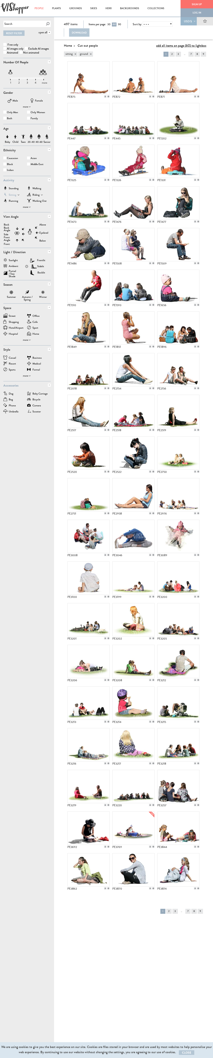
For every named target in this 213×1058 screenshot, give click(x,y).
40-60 (39, 136)
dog (11, 394)
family (34, 118)
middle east (37, 164)
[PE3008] (88, 536)
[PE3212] (178, 661)
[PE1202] (178, 119)
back (6, 224)
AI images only (15, 49)
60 (114, 24)
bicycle (36, 399)
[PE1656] (178, 286)
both (9, 118)
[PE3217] (133, 744)
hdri (108, 8)
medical (36, 364)
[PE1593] (133, 286)
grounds (75, 8)
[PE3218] (178, 744)
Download (79, 33)
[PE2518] (133, 411)
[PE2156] (178, 369)
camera (36, 405)
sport (35, 328)
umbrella (14, 411)
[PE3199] (133, 578)
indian (10, 170)
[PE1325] (88, 161)
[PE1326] (133, 161)
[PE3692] (88, 828)
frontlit (41, 260)
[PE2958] (133, 494)
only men (12, 112)
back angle (7, 229)
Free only (12, 45)
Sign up (197, 4)
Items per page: (97, 24)
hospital (13, 334)
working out (39, 201)
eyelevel (43, 233)
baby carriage (40, 394)
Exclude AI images (38, 49)
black (10, 164)
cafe (35, 322)
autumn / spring (27, 292)
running (13, 201)
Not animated (31, 53)
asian (34, 158)
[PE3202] (133, 619)
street (12, 316)
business (37, 358)
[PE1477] (178, 203)
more (25, 107)
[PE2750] (178, 453)
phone (12, 405)
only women (38, 112)
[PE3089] (178, 536)
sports (12, 370)
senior (46, 136)
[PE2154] (133, 369)
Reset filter (14, 33)
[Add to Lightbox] (108, 96)
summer (11, 292)
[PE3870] (133, 869)
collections (155, 8)
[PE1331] (178, 161)
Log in (197, 13)
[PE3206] (88, 661)
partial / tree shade (12, 272)
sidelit (40, 266)
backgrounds (129, 8)
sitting (12, 195)
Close (186, 1052)
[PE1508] (133, 244)
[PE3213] (88, 703)
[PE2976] (178, 494)
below (42, 240)
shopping (14, 322)
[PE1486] (88, 244)
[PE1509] (178, 244)
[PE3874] (178, 869)
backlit (41, 272)
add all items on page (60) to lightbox (181, 45)
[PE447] (88, 119)
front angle (7, 239)
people (39, 8)
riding (36, 195)
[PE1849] (88, 328)
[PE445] (133, 119)
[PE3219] (88, 786)
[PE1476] (133, 203)
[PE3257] (178, 786)
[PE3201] (88, 619)
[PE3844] (178, 828)
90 (119, 24)
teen (23, 136)
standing (14, 188)
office (36, 316)
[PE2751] (88, 494)
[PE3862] (88, 869)
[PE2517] (88, 411)
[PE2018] (88, 369)
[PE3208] (133, 661)
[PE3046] (133, 536)
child (15, 136)
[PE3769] (133, 828)
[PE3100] (88, 578)
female (39, 101)
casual (12, 358)
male (15, 101)
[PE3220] (133, 786)
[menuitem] (39, 8)
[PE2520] (88, 453)
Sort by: (137, 24)
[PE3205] (178, 619)
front (7, 244)
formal (36, 370)
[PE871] (178, 78)
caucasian (12, 158)
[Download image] (105, 96)
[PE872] (133, 78)
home (35, 334)
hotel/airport (16, 328)
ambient (13, 266)
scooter (36, 411)
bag (11, 399)
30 (108, 24)
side (6, 234)
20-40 (31, 136)
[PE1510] (88, 286)
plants (56, 8)
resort (12, 364)
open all (42, 32)
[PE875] (88, 78)
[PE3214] (133, 703)
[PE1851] (133, 328)
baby (7, 136)
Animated (12, 53)
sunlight (13, 260)
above (42, 224)
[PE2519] (178, 411)
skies (93, 8)
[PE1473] (88, 203)
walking (36, 188)
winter (43, 292)
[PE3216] (88, 744)
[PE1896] (178, 328)
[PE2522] (133, 453)
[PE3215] (178, 703)
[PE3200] (178, 578)
